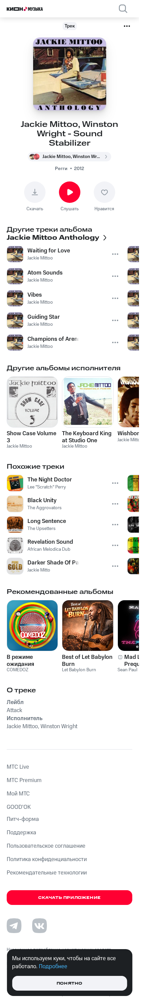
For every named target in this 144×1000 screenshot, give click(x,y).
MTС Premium (24, 780)
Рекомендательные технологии (47, 873)
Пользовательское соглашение (46, 846)
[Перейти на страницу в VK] (39, 925)
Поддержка (21, 833)
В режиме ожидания (20, 660)
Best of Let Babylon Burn (87, 660)
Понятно (69, 983)
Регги (61, 168)
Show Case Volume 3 (31, 437)
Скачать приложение (69, 898)
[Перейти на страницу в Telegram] (14, 925)
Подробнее (53, 967)
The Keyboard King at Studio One (87, 437)
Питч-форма (23, 819)
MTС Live (18, 767)
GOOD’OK (19, 807)
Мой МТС (18, 794)
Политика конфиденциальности (47, 859)
